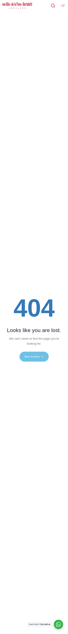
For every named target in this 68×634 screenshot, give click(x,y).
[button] (53, 5)
